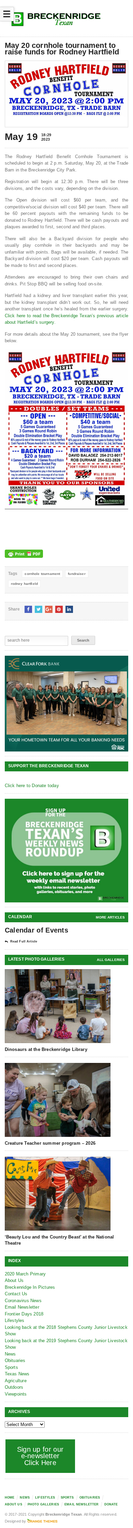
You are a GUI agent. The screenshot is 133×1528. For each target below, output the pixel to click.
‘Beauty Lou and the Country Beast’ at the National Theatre (59, 1240)
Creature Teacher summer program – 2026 (50, 1143)
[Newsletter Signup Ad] (67, 850)
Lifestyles (15, 1320)
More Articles (110, 917)
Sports (11, 1367)
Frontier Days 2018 (24, 1314)
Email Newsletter (22, 1307)
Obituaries (15, 1360)
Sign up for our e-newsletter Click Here (40, 1456)
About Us (14, 1280)
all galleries (111, 960)
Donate (111, 1504)
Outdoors (14, 1387)
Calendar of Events (36, 930)
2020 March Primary (25, 1273)
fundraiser (77, 574)
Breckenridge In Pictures (30, 1287)
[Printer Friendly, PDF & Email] (24, 554)
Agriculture (16, 1380)
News (10, 1354)
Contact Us (16, 1293)
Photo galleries (43, 1504)
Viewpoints (16, 1394)
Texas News (17, 1373)
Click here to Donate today (32, 785)
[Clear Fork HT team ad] (67, 704)
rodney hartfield (24, 584)
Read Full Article (23, 941)
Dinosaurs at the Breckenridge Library (46, 1049)
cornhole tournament (42, 574)
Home (10, 1497)
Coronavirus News (23, 1300)
